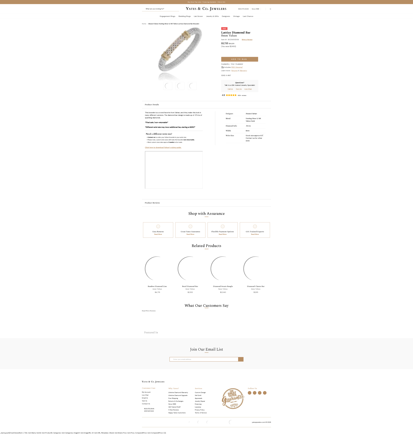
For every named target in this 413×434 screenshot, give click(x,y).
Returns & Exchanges (175, 401)
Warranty (243, 70)
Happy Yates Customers (177, 413)
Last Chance (248, 16)
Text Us (239, 89)
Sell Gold (198, 395)
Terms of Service (201, 413)
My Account (146, 392)
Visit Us (144, 401)
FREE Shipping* (237, 67)
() (270, 9)
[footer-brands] (233, 398)
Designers (226, 16)
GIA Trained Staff (174, 407)
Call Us (230, 89)
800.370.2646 (149, 409)
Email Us (145, 398)
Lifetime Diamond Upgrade (177, 395)
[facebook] (249, 393)
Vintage (236, 16)
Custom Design (200, 392)
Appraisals (198, 398)
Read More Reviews (149, 311)
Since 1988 (172, 404)
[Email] (233, 75)
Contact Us (146, 404)
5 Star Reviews (173, 410)
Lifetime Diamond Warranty (178, 392)
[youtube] (265, 393)
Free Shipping (173, 398)
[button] (206, 104)
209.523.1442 (149, 411)
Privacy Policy (200, 410)
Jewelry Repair (200, 401)
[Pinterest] (241, 75)
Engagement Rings (167, 16)
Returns (234, 70)
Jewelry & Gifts (212, 16)
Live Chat (248, 89)
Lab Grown (198, 16)
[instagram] (260, 393)
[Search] (144, 9)
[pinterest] (255, 393)
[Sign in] (263, 9)
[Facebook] (237, 75)
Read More (158, 234)
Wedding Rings (184, 16)
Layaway (198, 407)
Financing (198, 404)
